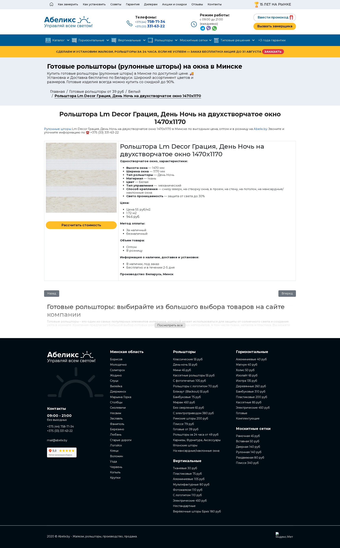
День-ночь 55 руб (185, 364)
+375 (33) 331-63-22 (60, 431)
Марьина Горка (120, 397)
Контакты (215, 4)
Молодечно (118, 364)
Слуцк (114, 380)
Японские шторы (185, 445)
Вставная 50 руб (247, 441)
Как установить (94, 4)
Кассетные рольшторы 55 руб (194, 375)
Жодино (116, 375)
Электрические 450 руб (190, 500)
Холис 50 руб (245, 370)
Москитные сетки (194, 40)
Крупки (115, 477)
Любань (115, 434)
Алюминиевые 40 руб (251, 359)
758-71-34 (150, 21)
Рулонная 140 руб (248, 452)
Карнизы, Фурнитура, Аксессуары (197, 440)
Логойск (116, 445)
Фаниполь (117, 424)
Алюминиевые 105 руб (189, 479)
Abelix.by (260, 129)
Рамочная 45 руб (248, 436)
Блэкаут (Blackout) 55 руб (191, 391)
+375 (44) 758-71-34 (60, 426)
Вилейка (116, 386)
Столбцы (116, 402)
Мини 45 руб (182, 370)
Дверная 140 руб (248, 447)
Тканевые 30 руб (185, 468)
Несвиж (115, 413)
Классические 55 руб (188, 359)
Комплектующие (248, 418)
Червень (116, 467)
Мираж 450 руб (184, 402)
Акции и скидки (174, 4)
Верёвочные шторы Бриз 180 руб (197, 511)
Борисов (116, 359)
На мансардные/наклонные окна (196, 450)
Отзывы (197, 4)
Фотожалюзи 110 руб (187, 490)
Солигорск (117, 370)
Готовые (241, 413)
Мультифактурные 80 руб (191, 484)
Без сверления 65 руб (188, 407)
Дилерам (150, 4)
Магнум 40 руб (246, 364)
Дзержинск (118, 391)
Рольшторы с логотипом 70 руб (195, 386)
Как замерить (68, 4)
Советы (115, 4)
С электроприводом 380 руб (193, 413)
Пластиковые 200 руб (251, 397)
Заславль (116, 418)
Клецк (114, 450)
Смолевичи (118, 407)
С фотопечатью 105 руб (189, 380)
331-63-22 (150, 26)
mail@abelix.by (57, 440)
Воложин (116, 456)
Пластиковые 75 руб (187, 473)
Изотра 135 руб (246, 380)
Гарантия (133, 4)
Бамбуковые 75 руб (187, 397)
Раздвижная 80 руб (250, 457)
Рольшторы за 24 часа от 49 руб (196, 434)
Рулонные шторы (57, 129)
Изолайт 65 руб (247, 375)
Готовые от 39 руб (186, 429)
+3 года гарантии (271, 40)
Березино (117, 429)
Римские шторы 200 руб (190, 418)
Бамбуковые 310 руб (250, 391)
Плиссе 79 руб (183, 424)
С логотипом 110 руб (187, 495)
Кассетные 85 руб (248, 402)
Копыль (115, 472)
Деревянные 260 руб (251, 386)
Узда (113, 461)
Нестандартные (184, 506)
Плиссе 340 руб (247, 463)
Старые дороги (120, 440)
